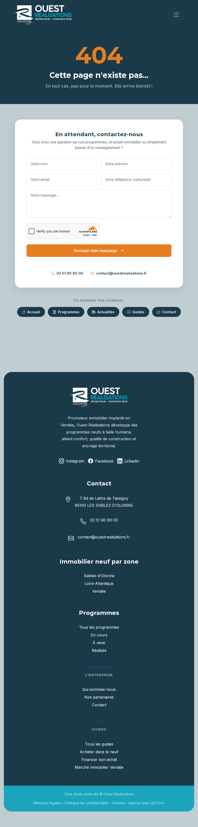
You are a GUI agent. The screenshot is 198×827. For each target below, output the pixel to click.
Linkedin (131, 461)
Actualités (105, 312)
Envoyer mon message (96, 250)
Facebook (104, 461)
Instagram (75, 461)
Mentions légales (47, 803)
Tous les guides (99, 744)
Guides (137, 312)
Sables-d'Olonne (99, 575)
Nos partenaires (99, 697)
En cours (99, 635)
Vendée (99, 591)
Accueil (33, 312)
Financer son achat (99, 759)
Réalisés (99, 650)
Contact (168, 312)
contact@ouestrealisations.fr (121, 273)
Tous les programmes (99, 627)
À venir (99, 642)
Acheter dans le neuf (99, 751)
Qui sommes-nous (99, 689)
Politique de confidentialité (86, 803)
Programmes (68, 312)
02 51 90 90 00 (70, 273)
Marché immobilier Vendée (99, 767)
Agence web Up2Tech (146, 803)
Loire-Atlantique (99, 583)
